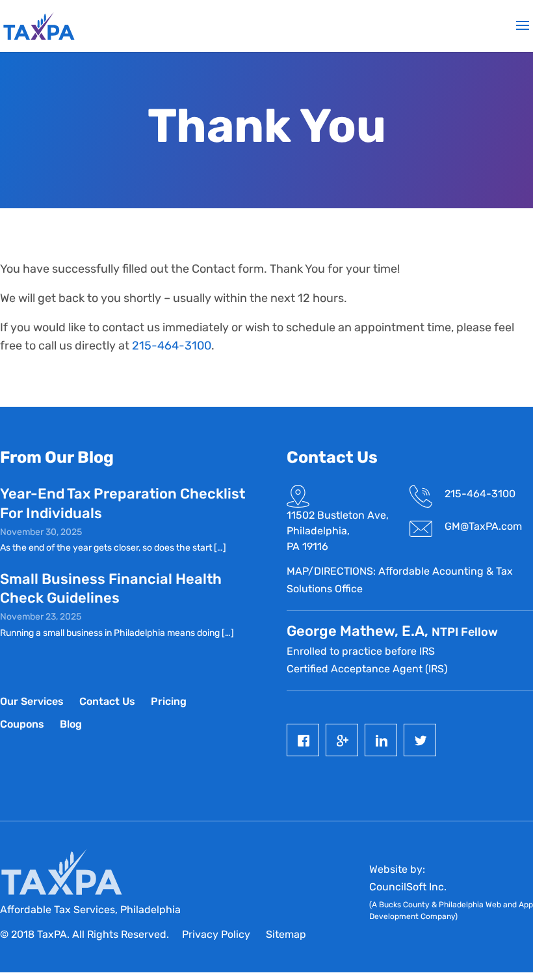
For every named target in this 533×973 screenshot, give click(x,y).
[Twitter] (423, 740)
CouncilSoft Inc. (408, 887)
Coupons (22, 724)
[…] (220, 547)
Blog (71, 724)
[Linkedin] (384, 740)
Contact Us (107, 701)
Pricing (169, 701)
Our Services (32, 701)
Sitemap (286, 934)
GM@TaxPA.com (483, 526)
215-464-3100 (171, 345)
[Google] (345, 740)
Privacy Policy (216, 934)
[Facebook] (306, 740)
